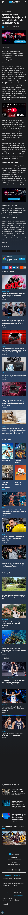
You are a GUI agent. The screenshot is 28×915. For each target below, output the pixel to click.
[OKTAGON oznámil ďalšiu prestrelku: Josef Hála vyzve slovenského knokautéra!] (14, 525)
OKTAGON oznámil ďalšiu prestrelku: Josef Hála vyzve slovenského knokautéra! (13, 538)
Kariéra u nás (6, 885)
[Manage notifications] (2, 912)
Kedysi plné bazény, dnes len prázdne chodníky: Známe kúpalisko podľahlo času (13, 597)
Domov (3, 6)
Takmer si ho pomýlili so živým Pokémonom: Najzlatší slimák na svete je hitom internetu (14, 650)
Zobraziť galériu (20, 41)
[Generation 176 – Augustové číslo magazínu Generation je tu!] (14, 838)
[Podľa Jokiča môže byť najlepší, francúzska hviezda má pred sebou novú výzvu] (14, 696)
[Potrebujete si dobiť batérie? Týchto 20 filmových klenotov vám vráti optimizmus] (6, 792)
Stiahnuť (23, 826)
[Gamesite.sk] (15, 2)
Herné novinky (9, 6)
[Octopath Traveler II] (20, 451)
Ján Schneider (8, 26)
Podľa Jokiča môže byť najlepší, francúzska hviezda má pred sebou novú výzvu (13, 708)
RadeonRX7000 (6, 251)
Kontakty (6, 892)
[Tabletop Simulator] (20, 472)
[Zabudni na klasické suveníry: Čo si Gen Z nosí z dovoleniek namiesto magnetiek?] (14, 611)
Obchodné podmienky (19, 883)
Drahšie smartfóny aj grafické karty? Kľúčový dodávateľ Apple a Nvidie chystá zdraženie (13, 295)
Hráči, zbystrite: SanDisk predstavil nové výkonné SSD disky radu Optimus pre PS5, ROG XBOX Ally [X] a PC (14, 350)
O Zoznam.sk (7, 875)
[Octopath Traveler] (7, 472)
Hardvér (15, 6)
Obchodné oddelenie (8, 898)
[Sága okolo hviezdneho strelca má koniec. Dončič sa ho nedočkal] (14, 722)
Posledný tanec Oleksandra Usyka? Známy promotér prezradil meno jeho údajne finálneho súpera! (13, 565)
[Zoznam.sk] (17, 900)
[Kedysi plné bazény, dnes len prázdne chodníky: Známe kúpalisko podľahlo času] (14, 584)
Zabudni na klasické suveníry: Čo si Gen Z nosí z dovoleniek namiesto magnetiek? (14, 623)
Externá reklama (18, 881)
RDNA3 (14, 251)
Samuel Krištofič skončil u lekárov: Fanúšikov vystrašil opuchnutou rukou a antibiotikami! (14, 511)
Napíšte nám (6, 888)
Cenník (15, 885)
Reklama (17, 875)
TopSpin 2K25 (6, 460)
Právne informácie (8, 878)
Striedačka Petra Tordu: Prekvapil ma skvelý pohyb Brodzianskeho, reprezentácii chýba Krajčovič (13, 682)
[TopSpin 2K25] (7, 451)
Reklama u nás (17, 878)
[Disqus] (14, 760)
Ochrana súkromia (8, 881)
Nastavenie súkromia (8, 883)
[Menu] (3, 2)
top (18, 251)
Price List (16, 888)
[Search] (25, 2)
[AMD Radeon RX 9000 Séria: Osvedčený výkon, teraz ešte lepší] (14, 364)
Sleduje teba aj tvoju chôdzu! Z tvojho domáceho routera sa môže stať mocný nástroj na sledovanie (19, 804)
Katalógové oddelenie (8, 900)
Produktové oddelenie (8, 896)
